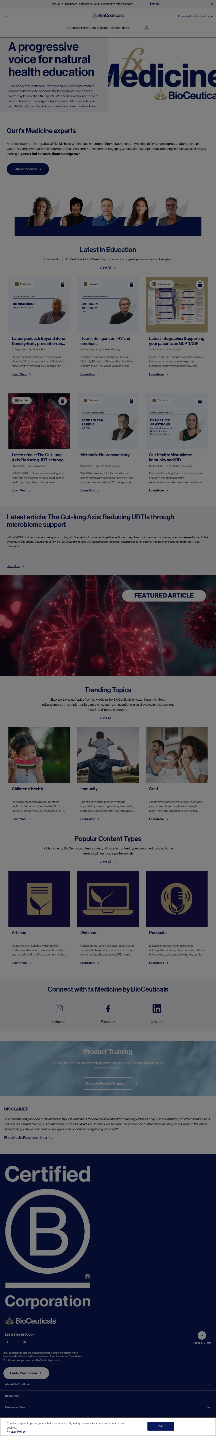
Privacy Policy (16, 1431)
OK (160, 1426)
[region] (108, 1426)
